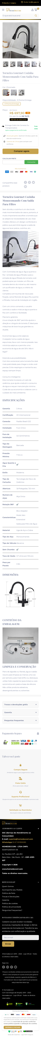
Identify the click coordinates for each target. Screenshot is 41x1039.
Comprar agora (21, 151)
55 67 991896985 (19, 842)
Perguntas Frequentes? (12, 910)
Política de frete (8, 893)
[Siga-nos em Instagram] (7, 967)
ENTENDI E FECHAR (12, 1027)
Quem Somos (8, 886)
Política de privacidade (11, 907)
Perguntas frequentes (14, 720)
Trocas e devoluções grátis (16, 705)
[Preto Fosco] (21, 92)
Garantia (8, 712)
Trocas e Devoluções (10, 897)
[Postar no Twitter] (33, 182)
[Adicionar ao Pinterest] (29, 182)
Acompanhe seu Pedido (12, 890)
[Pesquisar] (36, 16)
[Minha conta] (32, 10)
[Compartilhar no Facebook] (25, 182)
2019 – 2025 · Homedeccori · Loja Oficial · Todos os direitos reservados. (18, 995)
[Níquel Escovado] (13, 92)
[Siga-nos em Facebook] (3, 967)
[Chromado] (6, 92)
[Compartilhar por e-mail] (25, 186)
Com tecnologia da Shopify (12, 993)
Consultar (31, 162)
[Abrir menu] (3, 10)
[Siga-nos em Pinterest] (11, 967)
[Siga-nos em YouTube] (15, 967)
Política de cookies (10, 903)
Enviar (8, 944)
